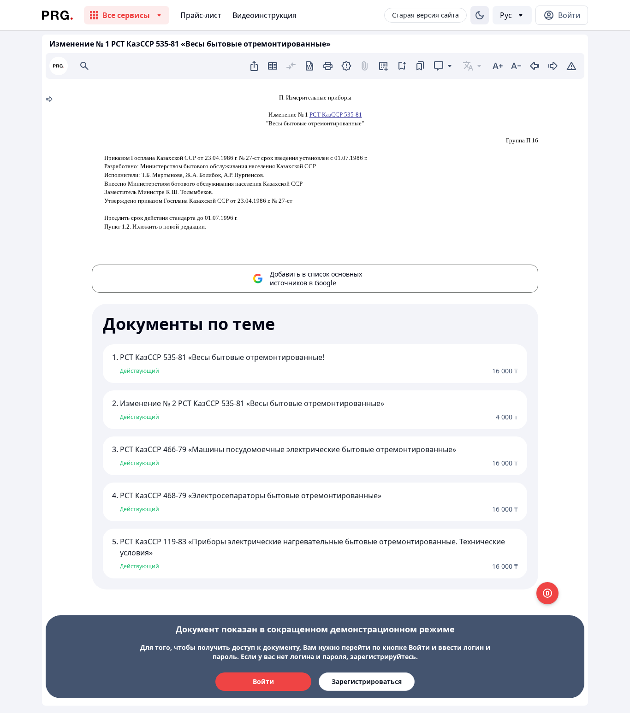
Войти (263, 681)
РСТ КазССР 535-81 (335, 114)
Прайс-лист (200, 15)
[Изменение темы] (479, 15)
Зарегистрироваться (367, 681)
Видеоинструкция (264, 15)
